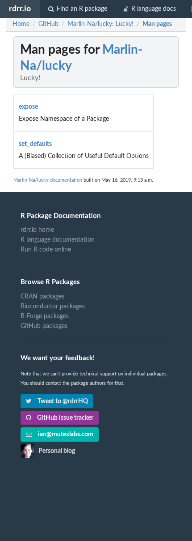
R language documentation (58, 240)
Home (21, 24)
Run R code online (46, 250)
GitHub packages (44, 326)
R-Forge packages (45, 316)
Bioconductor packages (53, 306)
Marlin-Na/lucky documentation (47, 180)
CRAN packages (42, 297)
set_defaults (35, 144)
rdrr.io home (37, 230)
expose (28, 107)
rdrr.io (20, 9)
